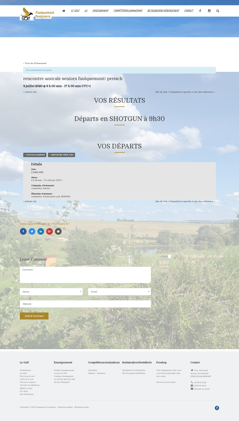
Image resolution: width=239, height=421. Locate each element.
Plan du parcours (27, 376)
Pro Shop (24, 391)
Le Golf (75, 10)
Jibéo (87, 407)
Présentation (25, 370)
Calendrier (92, 370)
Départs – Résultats (96, 373)
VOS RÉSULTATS (119, 100)
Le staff (23, 373)
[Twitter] (33, 231)
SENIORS (65, 196)
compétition (36, 188)
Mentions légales (65, 407)
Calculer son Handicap (29, 385)
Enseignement (100, 10)
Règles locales (26, 388)
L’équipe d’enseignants (63, 376)
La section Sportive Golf (64, 379)
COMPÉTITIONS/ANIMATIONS (127, 10)
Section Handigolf (61, 382)
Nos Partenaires (27, 394)
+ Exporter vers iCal (61, 155)
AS (86, 10)
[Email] (59, 231)
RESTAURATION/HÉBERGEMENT (163, 10)
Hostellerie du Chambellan (133, 370)
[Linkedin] (41, 231)
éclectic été (29, 92)
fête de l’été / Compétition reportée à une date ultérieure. (185, 92)
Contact (188, 10)
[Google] (50, 231)
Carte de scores (26, 379)
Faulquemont (49, 196)
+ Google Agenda (35, 155)
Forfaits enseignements (64, 370)
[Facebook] (24, 231)
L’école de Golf (60, 373)
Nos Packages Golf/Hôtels (133, 373)
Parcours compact (28, 382)
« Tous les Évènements (34, 63)
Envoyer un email (201, 389)
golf (58, 196)
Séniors (46, 188)
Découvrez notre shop (165, 382)
